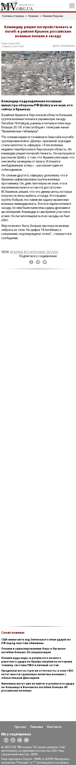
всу (26, 252)
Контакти (54, 727)
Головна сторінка (13, 16)
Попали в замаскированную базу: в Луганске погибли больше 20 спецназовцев (33, 650)
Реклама (36, 727)
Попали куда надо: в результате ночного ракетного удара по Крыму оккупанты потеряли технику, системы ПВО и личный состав (36, 662)
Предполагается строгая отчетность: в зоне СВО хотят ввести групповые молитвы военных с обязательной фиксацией (37, 674)
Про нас (20, 727)
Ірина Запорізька (64, 45)
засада (52, 252)
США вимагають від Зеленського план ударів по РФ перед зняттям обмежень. (36, 641)
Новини (33, 16)
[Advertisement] (38, 450)
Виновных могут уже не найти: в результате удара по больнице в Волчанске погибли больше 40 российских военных (37, 687)
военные (37, 252)
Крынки (16, 252)
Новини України (52, 16)
